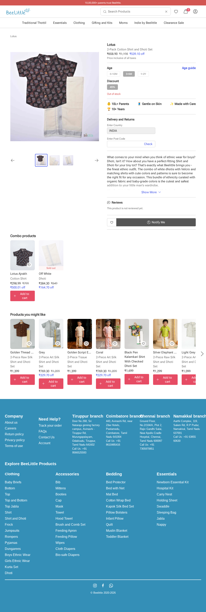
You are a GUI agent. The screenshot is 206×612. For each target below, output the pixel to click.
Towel (60, 512)
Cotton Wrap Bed (118, 500)
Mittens (61, 488)
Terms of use (14, 446)
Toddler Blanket (117, 536)
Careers (10, 428)
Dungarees (13, 548)
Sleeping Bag (166, 512)
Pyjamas (11, 542)
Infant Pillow (115, 518)
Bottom (10, 488)
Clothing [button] (79, 23)
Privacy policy (15, 440)
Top (7, 494)
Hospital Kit (165, 488)
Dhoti (8, 573)
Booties (61, 494)
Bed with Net (115, 488)
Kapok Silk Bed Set (120, 506)
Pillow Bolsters (116, 512)
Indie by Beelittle (145, 23)
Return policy (14, 434)
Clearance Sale (174, 23)
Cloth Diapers (65, 548)
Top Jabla (12, 506)
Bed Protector (116, 482)
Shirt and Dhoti (15, 518)
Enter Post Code (116, 138)
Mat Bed (112, 494)
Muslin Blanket (116, 530)
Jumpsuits (12, 530)
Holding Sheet (167, 500)
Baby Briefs (13, 482)
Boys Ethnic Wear (17, 555)
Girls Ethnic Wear (17, 561)
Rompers (11, 536)
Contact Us (47, 437)
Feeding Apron (66, 530)
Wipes (60, 542)
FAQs (43, 431)
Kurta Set (11, 567)
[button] (202, 353)
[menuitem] (18, 11)
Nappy (161, 524)
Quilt (109, 524)
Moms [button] (123, 23)
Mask (59, 506)
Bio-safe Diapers (67, 555)
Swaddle (163, 506)
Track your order (50, 425)
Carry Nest (164, 494)
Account (44, 443)
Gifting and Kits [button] (102, 23)
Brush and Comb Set (70, 524)
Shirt (8, 512)
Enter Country (114, 125)
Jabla (161, 518)
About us (11, 422)
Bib (58, 482)
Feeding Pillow (66, 536)
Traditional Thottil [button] (34, 23)
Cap (59, 500)
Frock (9, 524)
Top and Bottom (16, 500)
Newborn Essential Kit (172, 482)
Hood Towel (64, 518)
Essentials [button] (60, 23)
